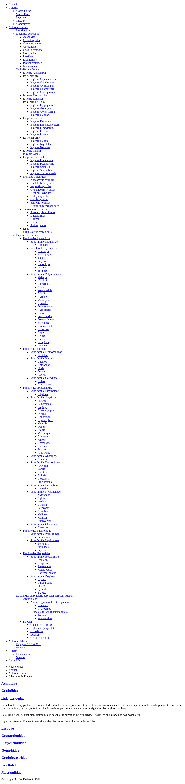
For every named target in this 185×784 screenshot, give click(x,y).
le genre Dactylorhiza (35, 95)
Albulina (43, 293)
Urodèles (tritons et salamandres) (49, 611)
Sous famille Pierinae (42, 358)
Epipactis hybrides (40, 186)
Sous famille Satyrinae (43, 397)
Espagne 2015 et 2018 (28, 644)
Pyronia (42, 413)
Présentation (23, 654)
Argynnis (43, 465)
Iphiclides (43, 546)
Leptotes (42, 345)
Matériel (20, 657)
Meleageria (44, 300)
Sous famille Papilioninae (44, 540)
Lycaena (42, 267)
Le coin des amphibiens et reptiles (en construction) (45, 595)
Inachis (42, 501)
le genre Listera (39, 134)
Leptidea (43, 355)
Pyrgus (42, 592)
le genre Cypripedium (42, 85)
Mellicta (42, 517)
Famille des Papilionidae (37, 530)
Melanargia (44, 433)
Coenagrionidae (32, 43)
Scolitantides (45, 316)
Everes (41, 335)
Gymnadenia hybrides (42, 189)
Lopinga (42, 407)
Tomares (42, 270)
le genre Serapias (40, 166)
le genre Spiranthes (41, 170)
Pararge (42, 400)
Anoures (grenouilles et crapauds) (49, 602)
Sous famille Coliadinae (43, 377)
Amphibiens (30, 598)
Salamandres (45, 618)
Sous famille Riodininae (44, 241)
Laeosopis (43, 251)
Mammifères (23, 23)
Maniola (42, 423)
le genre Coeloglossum (43, 92)
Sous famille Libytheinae (44, 390)
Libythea (43, 394)
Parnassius (44, 537)
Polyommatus (45, 306)
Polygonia (43, 507)
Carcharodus (45, 582)
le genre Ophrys (32, 150)
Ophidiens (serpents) (42, 628)
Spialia (41, 585)
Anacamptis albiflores (42, 212)
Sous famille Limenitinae (44, 485)
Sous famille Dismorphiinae (46, 351)
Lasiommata (44, 403)
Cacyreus (43, 338)
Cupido (42, 332)
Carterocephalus (47, 572)
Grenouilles (44, 608)
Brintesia (43, 436)
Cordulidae (29, 46)
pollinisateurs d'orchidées (37, 231)
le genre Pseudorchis (42, 163)
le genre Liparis (39, 131)
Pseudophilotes (46, 319)
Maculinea (44, 322)
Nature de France (18, 27)
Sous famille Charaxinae (44, 524)
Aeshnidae (29, 36)
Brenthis (42, 472)
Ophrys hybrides (39, 196)
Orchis (34, 222)
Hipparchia (44, 452)
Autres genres (38, 225)
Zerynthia (43, 543)
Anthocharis (44, 364)
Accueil (13, 4)
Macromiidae (30, 66)
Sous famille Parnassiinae (44, 533)
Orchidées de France (27, 69)
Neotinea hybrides (40, 192)
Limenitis (43, 488)
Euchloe (42, 361)
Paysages (21, 17)
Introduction (23, 30)
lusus (26, 228)
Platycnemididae (32, 62)
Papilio (42, 550)
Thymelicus (44, 566)
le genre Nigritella (40, 144)
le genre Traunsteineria (43, 173)
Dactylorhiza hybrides (42, 183)
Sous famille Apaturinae (44, 455)
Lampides (43, 342)
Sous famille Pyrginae (42, 576)
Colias (41, 381)
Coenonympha (46, 410)
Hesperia (43, 563)
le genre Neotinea (40, 147)
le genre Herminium (41, 121)
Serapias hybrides (40, 202)
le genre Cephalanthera (43, 79)
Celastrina (43, 329)
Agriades (43, 296)
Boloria (42, 475)
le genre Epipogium (41, 105)
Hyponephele (45, 420)
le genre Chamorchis (42, 88)
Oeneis (42, 426)
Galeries (13, 7)
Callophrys (44, 264)
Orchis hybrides (39, 199)
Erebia (41, 429)
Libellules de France (27, 33)
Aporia (42, 374)
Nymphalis (44, 494)
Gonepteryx (44, 384)
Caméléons (36, 631)
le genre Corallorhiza (42, 82)
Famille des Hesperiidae (36, 553)
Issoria (41, 468)
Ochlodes (43, 559)
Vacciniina (44, 280)
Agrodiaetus (44, 309)
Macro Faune (23, 10)
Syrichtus (43, 589)
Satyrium (43, 261)
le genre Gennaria (40, 114)
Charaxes (43, 527)
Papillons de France (27, 235)
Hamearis (43, 244)
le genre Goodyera (40, 108)
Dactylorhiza (37, 215)
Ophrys (34, 218)
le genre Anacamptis (34, 72)
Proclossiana (45, 481)
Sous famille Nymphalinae (45, 491)
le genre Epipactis (33, 98)
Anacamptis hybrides (42, 179)
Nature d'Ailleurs (18, 641)
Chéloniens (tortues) (41, 624)
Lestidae (28, 56)
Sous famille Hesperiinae (44, 556)
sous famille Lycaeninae (44, 248)
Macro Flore (23, 14)
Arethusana (44, 442)
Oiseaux (20, 20)
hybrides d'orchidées (34, 176)
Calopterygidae (31, 40)
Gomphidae (29, 53)
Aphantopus (44, 416)
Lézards (34, 634)
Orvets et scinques (40, 637)
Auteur (13, 650)
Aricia (41, 287)
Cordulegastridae (32, 49)
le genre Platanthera (41, 160)
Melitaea (42, 514)
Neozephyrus (45, 254)
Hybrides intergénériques (44, 205)
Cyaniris (42, 313)
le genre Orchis (31, 153)
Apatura (42, 459)
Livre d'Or (15, 660)
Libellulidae (30, 59)
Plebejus (42, 277)
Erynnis (42, 579)
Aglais (41, 498)
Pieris (41, 368)
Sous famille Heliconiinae (45, 462)
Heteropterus (45, 569)
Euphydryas (44, 520)
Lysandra (43, 303)
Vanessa (42, 504)
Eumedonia (44, 283)
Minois (42, 439)
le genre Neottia (39, 140)
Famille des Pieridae (34, 348)
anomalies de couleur (35, 209)
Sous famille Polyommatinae (46, 274)
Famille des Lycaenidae (36, 238)
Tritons (42, 615)
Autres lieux (23, 647)
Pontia (41, 371)
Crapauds (43, 605)
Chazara (42, 446)
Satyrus (42, 449)
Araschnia (43, 511)
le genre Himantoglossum (44, 124)
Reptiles (27, 621)
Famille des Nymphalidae (37, 387)
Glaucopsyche (46, 325)
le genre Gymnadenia (42, 111)
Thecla (41, 257)
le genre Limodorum (42, 127)
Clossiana (43, 478)
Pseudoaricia (45, 290)
